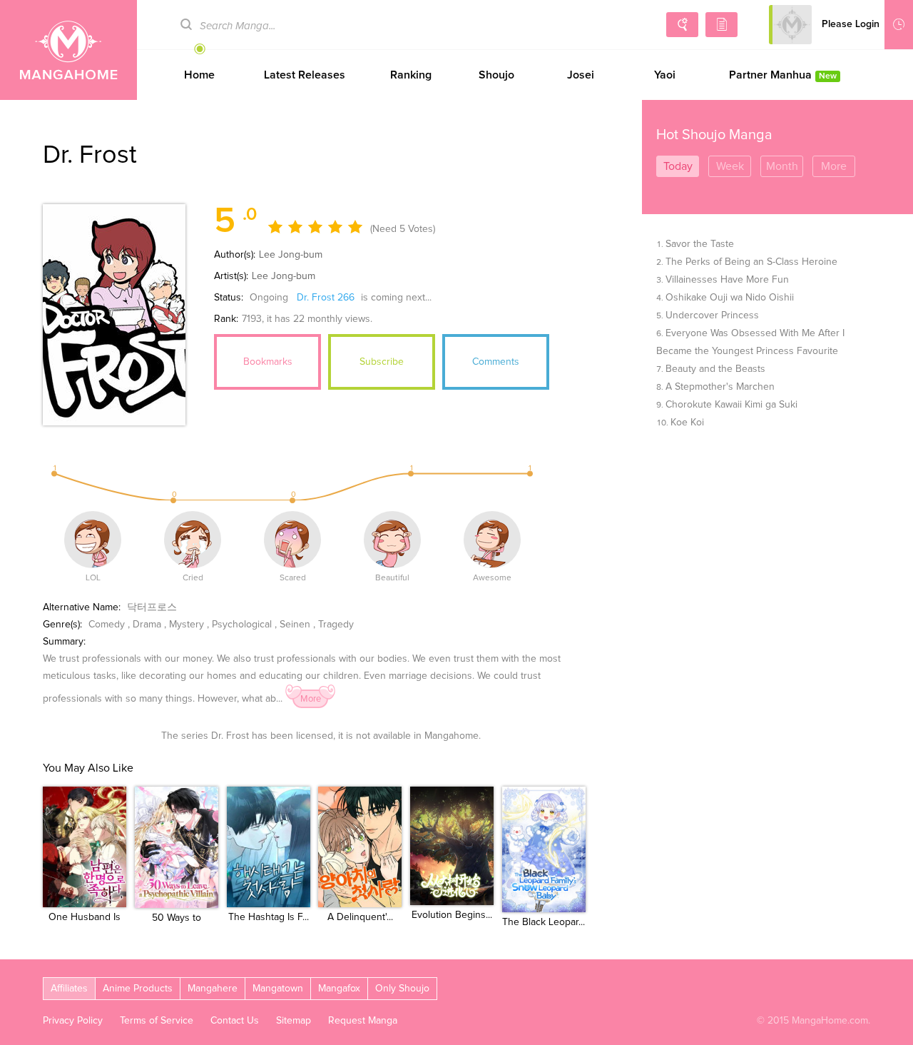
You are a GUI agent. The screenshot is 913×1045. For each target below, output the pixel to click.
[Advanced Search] (682, 24)
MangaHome (68, 50)
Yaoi (664, 75)
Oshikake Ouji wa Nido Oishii (729, 298)
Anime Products (138, 989)
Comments (495, 362)
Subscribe (381, 362)
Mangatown (278, 989)
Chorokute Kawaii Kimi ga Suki (731, 405)
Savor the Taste (699, 244)
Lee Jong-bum (290, 255)
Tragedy (336, 625)
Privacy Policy (73, 1021)
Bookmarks (267, 362)
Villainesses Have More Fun (727, 280)
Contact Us (234, 1021)
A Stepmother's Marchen (720, 387)
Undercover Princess (712, 315)
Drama (147, 625)
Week (730, 166)
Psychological (242, 625)
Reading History (898, 24)
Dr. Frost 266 (326, 298)
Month (782, 166)
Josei (580, 75)
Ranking (411, 75)
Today (678, 166)
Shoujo (496, 75)
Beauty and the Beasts (715, 369)
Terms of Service (156, 1021)
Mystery (186, 625)
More (310, 699)
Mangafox (339, 989)
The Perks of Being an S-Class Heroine (751, 262)
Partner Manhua (783, 75)
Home (199, 75)
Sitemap (293, 1021)
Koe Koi (687, 423)
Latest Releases (304, 75)
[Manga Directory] (721, 24)
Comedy (106, 625)
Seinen (295, 625)
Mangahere (213, 989)
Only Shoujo (402, 989)
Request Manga (362, 1021)
